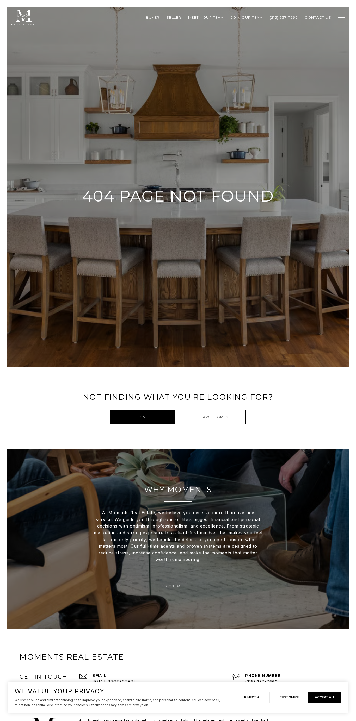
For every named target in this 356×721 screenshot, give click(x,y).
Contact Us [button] (178, 586)
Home (143, 417)
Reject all (253, 697)
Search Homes (213, 417)
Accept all (325, 697)
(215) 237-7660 (261, 681)
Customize (289, 697)
